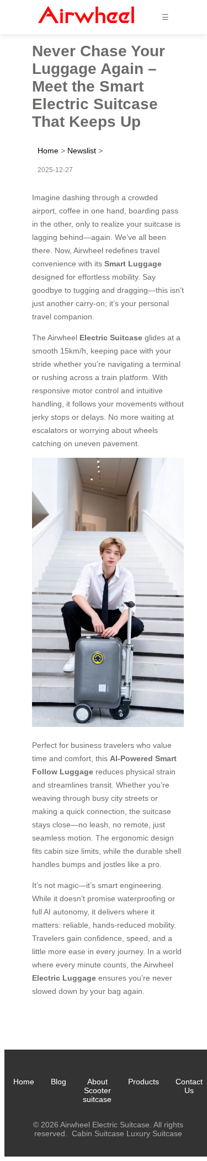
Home (48, 150)
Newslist (81, 150)
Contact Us (189, 1086)
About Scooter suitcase (97, 1090)
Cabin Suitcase (98, 1133)
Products (143, 1081)
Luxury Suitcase (154, 1133)
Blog (58, 1081)
